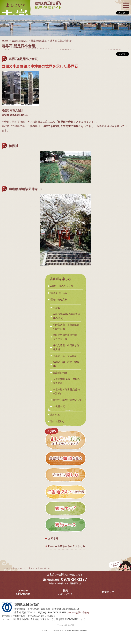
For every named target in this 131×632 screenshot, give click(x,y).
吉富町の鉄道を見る (65, 459)
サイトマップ (7, 568)
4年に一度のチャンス (61, 286)
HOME (5, 40)
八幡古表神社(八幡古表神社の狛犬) (66, 316)
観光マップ (65, 508)
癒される (55, 414)
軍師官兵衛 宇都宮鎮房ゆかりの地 (66, 326)
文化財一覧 (59, 406)
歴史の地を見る (39, 40)
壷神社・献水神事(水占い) (67, 400)
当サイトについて (21, 568)
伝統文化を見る (58, 292)
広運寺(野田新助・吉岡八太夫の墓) (66, 381)
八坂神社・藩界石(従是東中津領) (66, 391)
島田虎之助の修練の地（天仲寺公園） (65, 337)
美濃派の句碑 (60, 372)
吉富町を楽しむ (19, 40)
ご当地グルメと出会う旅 (65, 492)
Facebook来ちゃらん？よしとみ (66, 546)
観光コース (65, 525)
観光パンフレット (65, 592)
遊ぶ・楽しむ (57, 421)
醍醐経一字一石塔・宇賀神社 (66, 364)
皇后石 (56, 308)
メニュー (126, 2)
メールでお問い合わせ (23, 592)
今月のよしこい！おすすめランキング (65, 439)
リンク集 (33, 568)
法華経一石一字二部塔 (65, 356)
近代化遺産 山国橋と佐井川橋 (66, 347)
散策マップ (108, 592)
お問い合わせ (45, 568)
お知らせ (53, 538)
